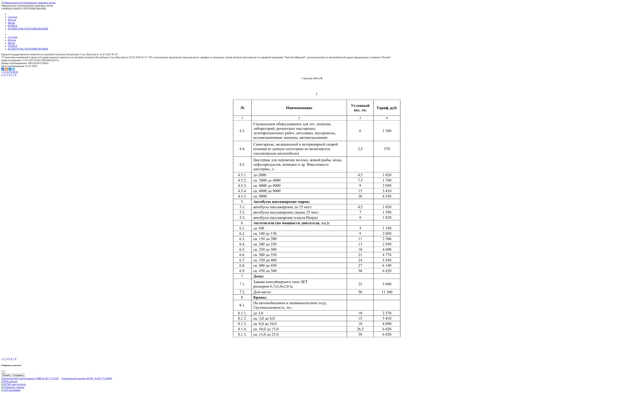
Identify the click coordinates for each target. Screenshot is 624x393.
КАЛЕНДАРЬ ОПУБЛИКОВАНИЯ (28, 28)
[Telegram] (13, 69)
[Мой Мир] (9, 69)
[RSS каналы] (9, 381)
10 (4, 72)
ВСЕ (15, 72)
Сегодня (12, 17)
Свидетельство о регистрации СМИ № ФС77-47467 (30, 378)
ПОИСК (12, 25)
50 (11, 72)
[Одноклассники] (6, 69)
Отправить (18, 375)
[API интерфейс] (11, 390)
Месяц (11, 22)
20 (7, 72)
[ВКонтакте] (2, 69)
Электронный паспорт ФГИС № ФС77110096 (86, 378)
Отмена (6, 375)
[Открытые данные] (12, 387)
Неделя (12, 20)
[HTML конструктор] (13, 384)
